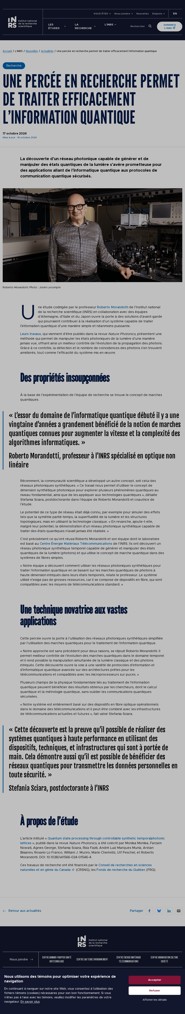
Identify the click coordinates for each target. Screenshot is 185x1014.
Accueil (7, 51)
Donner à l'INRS (170, 26)
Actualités (47, 51)
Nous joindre (122, 14)
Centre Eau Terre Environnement (92, 959)
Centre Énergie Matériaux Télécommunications (76, 543)
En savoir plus (30, 1001)
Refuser (154, 990)
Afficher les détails (155, 999)
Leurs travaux (30, 334)
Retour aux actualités (24, 911)
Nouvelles (142, 14)
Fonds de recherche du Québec (120, 870)
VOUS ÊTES (101, 14)
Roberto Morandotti (112, 307)
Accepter (154, 980)
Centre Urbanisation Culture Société (164, 959)
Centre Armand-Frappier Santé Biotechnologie (56, 959)
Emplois (157, 14)
